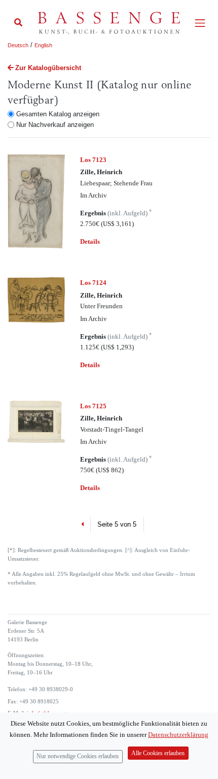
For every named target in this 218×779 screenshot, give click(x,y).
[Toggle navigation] (200, 23)
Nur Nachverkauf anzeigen (55, 124)
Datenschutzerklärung (178, 734)
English (43, 45)
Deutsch (18, 45)
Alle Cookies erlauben (158, 753)
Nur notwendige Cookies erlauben (78, 756)
